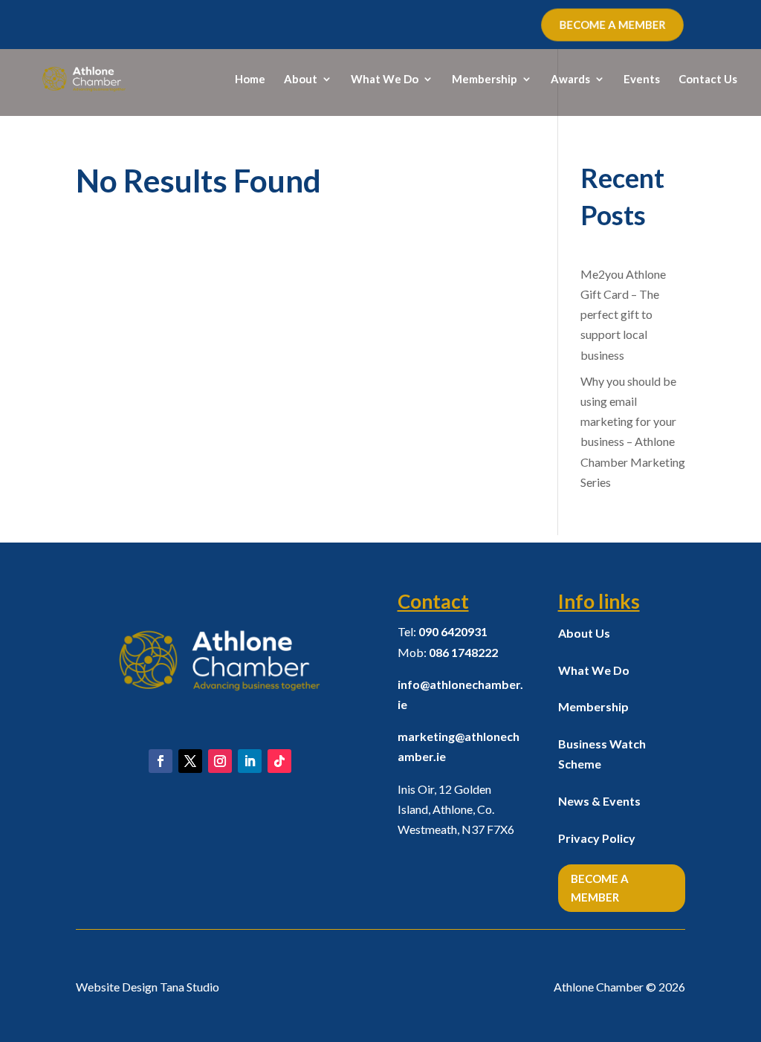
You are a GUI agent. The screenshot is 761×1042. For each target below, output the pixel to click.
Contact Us (708, 79)
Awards (570, 79)
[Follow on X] (190, 761)
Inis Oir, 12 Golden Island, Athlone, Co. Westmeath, (456, 809)
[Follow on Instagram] (220, 761)
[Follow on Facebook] (160, 761)
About (300, 79)
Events (642, 79)
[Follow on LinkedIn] (250, 761)
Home (250, 79)
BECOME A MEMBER (612, 24)
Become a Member (600, 888)
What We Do (384, 79)
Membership (484, 79)
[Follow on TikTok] (279, 761)
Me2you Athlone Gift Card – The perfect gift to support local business (623, 314)
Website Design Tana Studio (147, 987)
